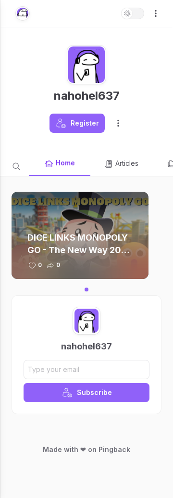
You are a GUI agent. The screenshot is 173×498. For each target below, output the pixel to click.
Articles (126, 163)
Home (65, 163)
